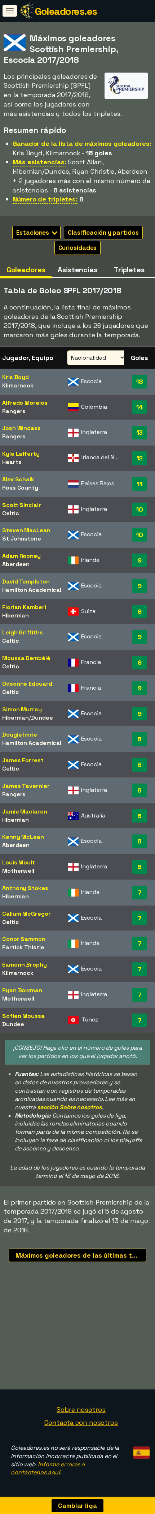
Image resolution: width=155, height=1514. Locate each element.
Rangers (14, 411)
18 (139, 381)
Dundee (42, 717)
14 (139, 407)
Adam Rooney (21, 556)
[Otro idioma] (140, 1450)
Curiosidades (77, 248)
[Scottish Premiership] (126, 92)
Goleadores (25, 269)
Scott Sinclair (21, 505)
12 (139, 458)
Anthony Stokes (25, 888)
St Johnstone (21, 538)
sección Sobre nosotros (69, 1107)
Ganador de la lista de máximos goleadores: (82, 143)
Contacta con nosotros (81, 1422)
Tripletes (129, 269)
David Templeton (26, 581)
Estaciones (33, 233)
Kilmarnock (18, 385)
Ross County (20, 487)
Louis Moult (18, 862)
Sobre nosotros (81, 1409)
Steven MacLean (26, 530)
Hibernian (15, 615)
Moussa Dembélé (26, 658)
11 (139, 484)
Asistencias (77, 269)
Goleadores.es (66, 11)
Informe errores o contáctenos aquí (48, 1468)
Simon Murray (22, 709)
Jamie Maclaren (24, 811)
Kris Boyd (15, 377)
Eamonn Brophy (24, 964)
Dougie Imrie (19, 734)
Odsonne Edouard (27, 683)
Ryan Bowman (22, 990)
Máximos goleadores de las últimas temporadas (80, 1255)
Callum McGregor (26, 913)
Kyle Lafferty (21, 453)
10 (139, 509)
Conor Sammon (23, 939)
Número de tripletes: (45, 199)
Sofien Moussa (23, 1016)
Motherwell (18, 871)
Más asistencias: (39, 162)
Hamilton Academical (31, 590)
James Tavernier (26, 786)
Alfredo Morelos (25, 403)
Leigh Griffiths (22, 632)
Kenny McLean (23, 837)
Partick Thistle (23, 947)
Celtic (10, 513)
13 (139, 432)
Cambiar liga (77, 1505)
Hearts (11, 462)
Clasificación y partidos (103, 233)
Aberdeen (16, 564)
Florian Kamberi (24, 607)
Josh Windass (21, 428)
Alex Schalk (18, 479)
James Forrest (23, 760)
